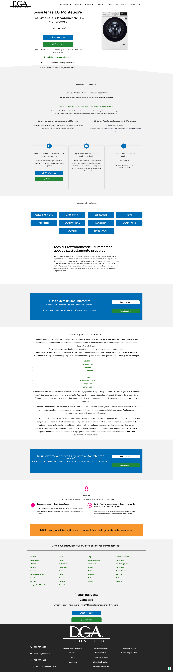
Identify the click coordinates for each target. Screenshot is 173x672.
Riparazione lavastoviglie (101, 666)
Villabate (119, 581)
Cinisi (61, 578)
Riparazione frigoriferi (101, 657)
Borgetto (33, 578)
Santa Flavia (120, 567)
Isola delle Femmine (94, 560)
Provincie (88, 4)
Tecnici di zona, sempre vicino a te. (58, 57)
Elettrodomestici (64, 4)
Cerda (61, 574)
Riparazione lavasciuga (100, 662)
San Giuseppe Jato (122, 564)
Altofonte (33, 564)
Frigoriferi (87, 367)
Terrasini (119, 574)
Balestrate (33, 571)
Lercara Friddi (92, 564)
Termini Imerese (121, 571)
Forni (87, 374)
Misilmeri (91, 571)
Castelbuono (63, 564)
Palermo (33, 557)
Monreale (91, 574)
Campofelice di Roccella (38, 585)
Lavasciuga (87, 387)
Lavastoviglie (87, 364)
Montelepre (91, 578)
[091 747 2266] (31, 647)
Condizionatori (87, 371)
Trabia (118, 578)
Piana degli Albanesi (122, 557)
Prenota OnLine (135, 4)
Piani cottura (87, 377)
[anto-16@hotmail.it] (31, 653)
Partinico (90, 581)
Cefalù (61, 571)
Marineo (90, 567)
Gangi (89, 557)
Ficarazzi (62, 585)
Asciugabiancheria (87, 380)
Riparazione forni (100, 653)
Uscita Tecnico (121, 4)
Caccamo (33, 581)
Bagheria (33, 567)
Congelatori (87, 384)
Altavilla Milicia (35, 560)
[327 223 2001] (31, 660)
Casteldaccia (63, 567)
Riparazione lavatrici (129, 648)
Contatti (109, 4)
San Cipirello (120, 560)
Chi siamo (100, 4)
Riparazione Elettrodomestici (44, 666)
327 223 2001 (40, 660)
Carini (61, 560)
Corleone (62, 581)
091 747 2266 (40, 647)
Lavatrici (87, 361)
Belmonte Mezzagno (37, 574)
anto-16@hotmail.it (42, 653)
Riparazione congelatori (100, 648)
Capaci (61, 557)
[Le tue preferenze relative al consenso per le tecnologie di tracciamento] (169, 668)
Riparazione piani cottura (129, 653)
